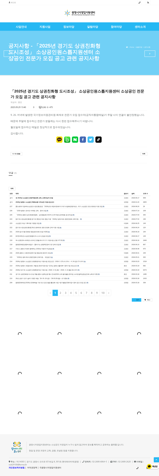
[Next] (108, 293)
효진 (20, 102)
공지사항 (147, 47)
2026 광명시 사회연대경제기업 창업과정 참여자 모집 (33, 253)
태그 (148, 300)
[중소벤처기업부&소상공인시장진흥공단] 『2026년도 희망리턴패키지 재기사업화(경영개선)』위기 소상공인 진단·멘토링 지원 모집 (59, 206)
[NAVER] (75, 139)
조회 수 (145, 193)
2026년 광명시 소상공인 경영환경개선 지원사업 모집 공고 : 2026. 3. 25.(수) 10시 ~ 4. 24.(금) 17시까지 (50, 261)
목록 (143, 154)
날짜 (133, 193)
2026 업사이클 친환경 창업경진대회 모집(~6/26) (32, 232)
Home (132, 47)
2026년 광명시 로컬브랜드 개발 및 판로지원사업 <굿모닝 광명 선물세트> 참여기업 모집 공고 (46, 266)
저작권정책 (32, 467)
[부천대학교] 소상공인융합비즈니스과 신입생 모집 (32, 236)
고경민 (126, 198)
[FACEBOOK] (83, 139)
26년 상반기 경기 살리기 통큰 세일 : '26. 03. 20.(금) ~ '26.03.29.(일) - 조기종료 (41, 278)
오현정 (126, 202)
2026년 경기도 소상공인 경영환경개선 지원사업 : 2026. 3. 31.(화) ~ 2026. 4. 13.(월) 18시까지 (47, 270)
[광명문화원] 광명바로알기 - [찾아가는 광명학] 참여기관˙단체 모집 (37, 244)
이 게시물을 (16, 154)
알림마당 (139, 47)
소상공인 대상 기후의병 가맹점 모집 (28, 223)
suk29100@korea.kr (18, 464)
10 (103, 293)
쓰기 (137, 300)
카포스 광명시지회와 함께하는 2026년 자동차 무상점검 (34, 249)
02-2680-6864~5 (139, 2)
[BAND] (67, 139)
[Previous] (50, 293)
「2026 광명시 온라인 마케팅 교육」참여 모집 (31, 211)
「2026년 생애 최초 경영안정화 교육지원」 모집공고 (33, 257)
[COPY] (98, 139)
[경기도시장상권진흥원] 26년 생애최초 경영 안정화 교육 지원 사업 (38, 227)
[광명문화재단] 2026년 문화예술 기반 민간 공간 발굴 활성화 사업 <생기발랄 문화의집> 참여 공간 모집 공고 (51, 283)
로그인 (13, 2)
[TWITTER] (91, 139)
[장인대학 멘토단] (9, 54)
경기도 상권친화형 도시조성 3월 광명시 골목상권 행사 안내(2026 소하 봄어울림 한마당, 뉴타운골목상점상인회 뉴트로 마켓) (57, 274)
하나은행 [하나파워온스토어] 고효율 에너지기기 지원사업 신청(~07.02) (39, 240)
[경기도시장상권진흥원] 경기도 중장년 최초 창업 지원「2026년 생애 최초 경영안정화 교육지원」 (48, 219)
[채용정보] (149, 54)
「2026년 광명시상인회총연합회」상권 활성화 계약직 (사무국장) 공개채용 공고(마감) (44, 215)
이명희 (126, 223)
